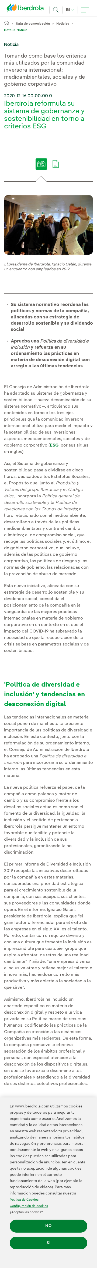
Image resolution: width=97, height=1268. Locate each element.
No (48, 1226)
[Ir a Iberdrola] (26, 9)
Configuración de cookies (29, 1206)
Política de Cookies (24, 1200)
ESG (54, 445)
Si (49, 1243)
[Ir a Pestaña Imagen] (41, 167)
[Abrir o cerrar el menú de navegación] (85, 10)
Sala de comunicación (33, 23)
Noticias (62, 23)
